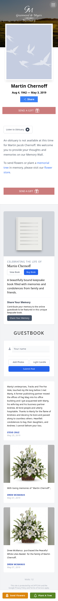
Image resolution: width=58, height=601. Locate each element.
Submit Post (29, 368)
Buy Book (31, 272)
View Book (15, 272)
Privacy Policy (20, 588)
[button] (29, 464)
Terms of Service (37, 588)
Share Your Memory (19, 318)
